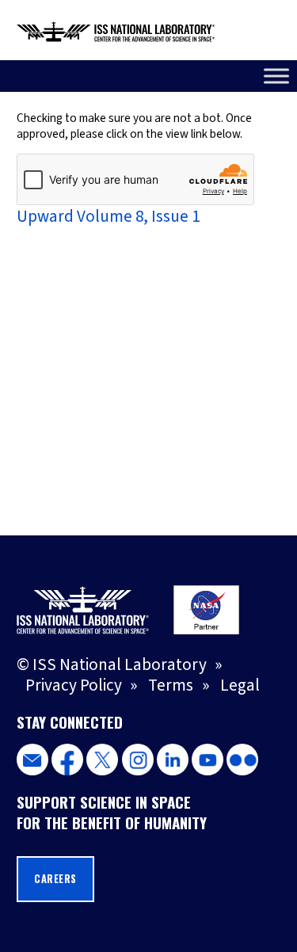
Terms (170, 685)
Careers (55, 878)
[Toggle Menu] (276, 75)
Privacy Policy (73, 685)
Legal (240, 685)
